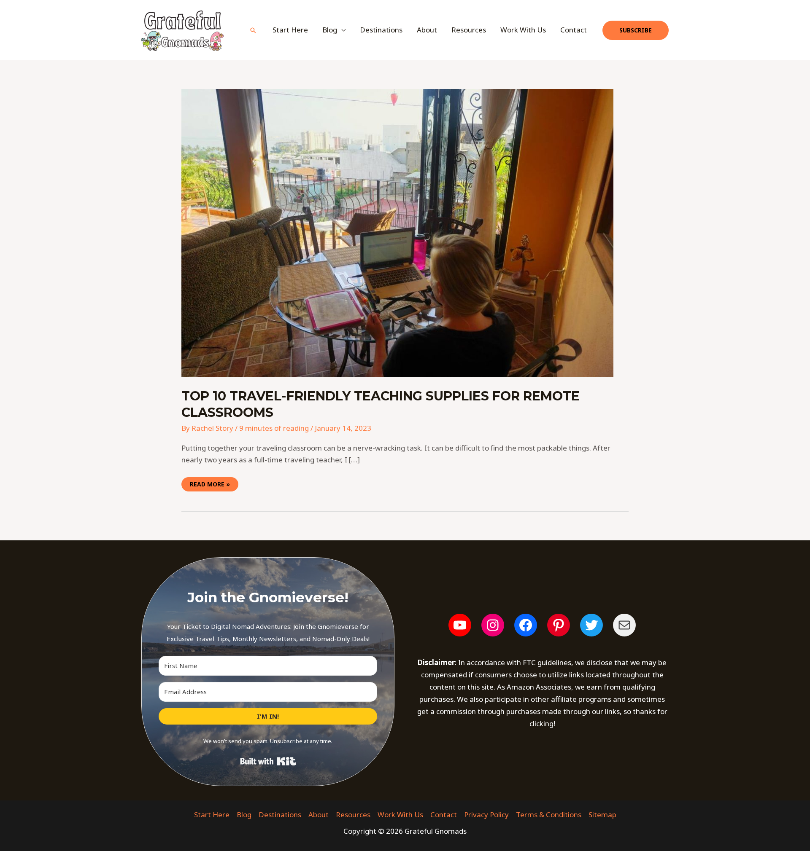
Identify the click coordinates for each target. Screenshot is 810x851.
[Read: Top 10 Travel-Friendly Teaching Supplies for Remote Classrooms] (397, 232)
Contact (573, 30)
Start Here (290, 30)
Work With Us (523, 30)
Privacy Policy (486, 814)
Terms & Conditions (548, 814)
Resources (468, 30)
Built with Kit (268, 761)
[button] (253, 30)
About (427, 30)
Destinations (381, 30)
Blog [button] (329, 30)
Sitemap (602, 814)
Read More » (209, 482)
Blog (244, 814)
